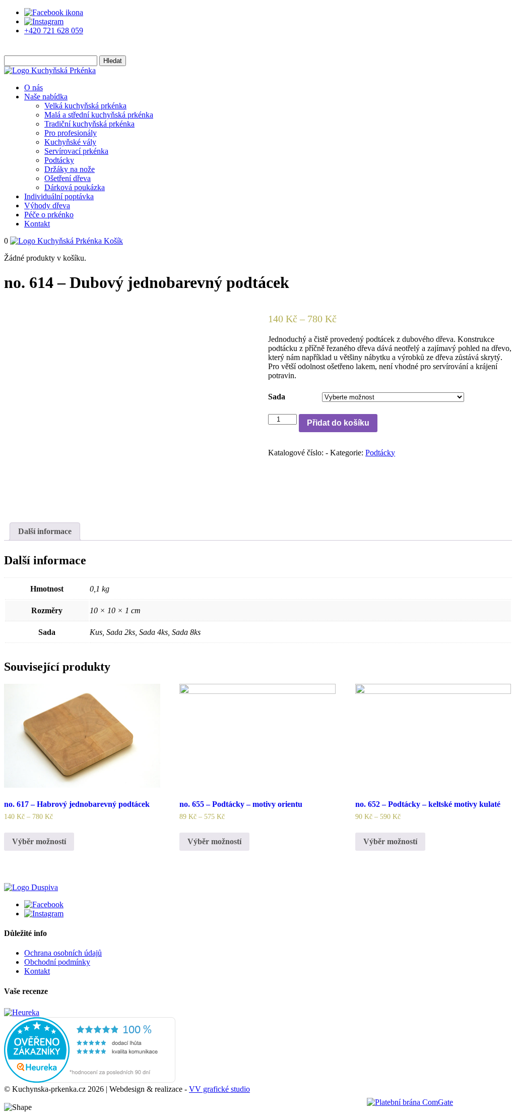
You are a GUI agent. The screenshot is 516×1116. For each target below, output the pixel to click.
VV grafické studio (219, 1089)
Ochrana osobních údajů (63, 953)
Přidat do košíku (338, 423)
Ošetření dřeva (67, 178)
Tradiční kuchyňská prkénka (89, 124)
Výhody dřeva (47, 205)
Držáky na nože (69, 169)
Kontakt (37, 223)
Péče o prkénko (49, 214)
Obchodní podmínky (57, 962)
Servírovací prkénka (76, 151)
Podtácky (59, 160)
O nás (33, 87)
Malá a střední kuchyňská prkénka (98, 114)
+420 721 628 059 (53, 30)
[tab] (45, 531)
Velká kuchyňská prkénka (85, 105)
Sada (276, 396)
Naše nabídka (46, 96)
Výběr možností (39, 841)
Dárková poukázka (74, 187)
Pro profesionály (70, 133)
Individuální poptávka (59, 196)
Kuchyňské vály (70, 142)
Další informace (45, 531)
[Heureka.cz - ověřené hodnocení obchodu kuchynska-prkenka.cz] (89, 1080)
